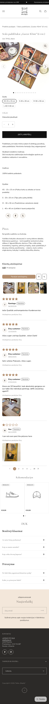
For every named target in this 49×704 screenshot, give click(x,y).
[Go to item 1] (9, 288)
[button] (13, 92)
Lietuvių (8, 671)
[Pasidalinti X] (22, 215)
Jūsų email (8, 611)
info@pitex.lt (6, 640)
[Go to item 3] (33, 288)
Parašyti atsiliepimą (19, 276)
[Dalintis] (8, 215)
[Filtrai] (38, 277)
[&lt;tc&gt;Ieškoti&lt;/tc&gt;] (40, 11)
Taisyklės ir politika (10, 661)
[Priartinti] (45, 45)
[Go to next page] (39, 468)
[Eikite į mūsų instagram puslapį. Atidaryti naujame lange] (10, 651)
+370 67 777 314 (8, 638)
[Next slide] (45, 66)
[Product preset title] (12, 495)
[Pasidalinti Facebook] (15, 215)
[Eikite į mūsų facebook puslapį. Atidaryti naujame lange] (4, 651)
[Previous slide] (3, 66)
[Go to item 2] (21, 288)
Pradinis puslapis (8, 27)
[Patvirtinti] (43, 610)
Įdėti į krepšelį (24, 134)
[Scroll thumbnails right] (44, 288)
